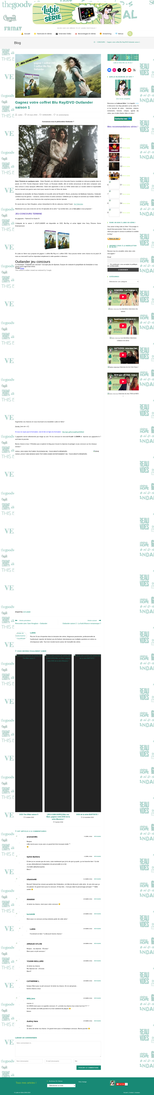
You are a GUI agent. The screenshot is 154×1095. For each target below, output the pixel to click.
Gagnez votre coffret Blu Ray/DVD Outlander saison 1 (123, 42)
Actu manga (83, 1082)
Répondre (97, 836)
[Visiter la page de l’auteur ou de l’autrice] (21, 636)
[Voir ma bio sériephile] (123, 99)
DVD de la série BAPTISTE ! (87, 814)
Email (109, 257)
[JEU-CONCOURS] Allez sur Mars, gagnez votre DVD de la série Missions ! (58, 817)
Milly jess (31, 999)
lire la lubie (126, 138)
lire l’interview (78, 204)
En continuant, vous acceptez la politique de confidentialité (122, 265)
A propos (137, 1092)
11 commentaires (62, 115)
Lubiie (20, 115)
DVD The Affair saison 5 (28, 814)
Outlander (26, 612)
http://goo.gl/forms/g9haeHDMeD (73, 432)
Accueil (126, 1092)
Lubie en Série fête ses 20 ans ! (123, 63)
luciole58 (31, 914)
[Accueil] (94, 42)
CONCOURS (46, 115)
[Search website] (130, 33)
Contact (131, 1092)
